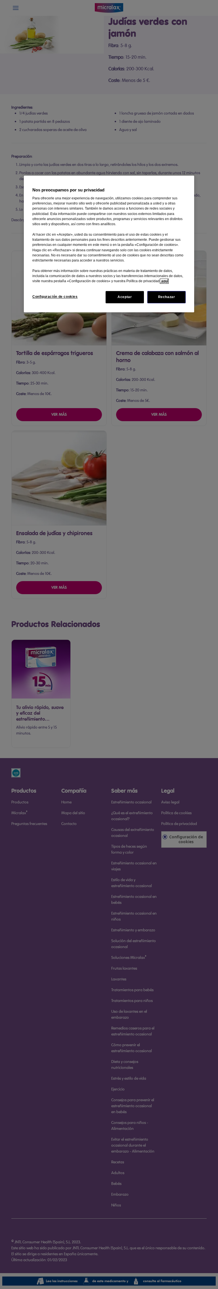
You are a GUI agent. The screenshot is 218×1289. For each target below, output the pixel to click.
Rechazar (166, 297)
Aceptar (125, 297)
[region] (109, 244)
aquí (164, 281)
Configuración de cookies (55, 297)
